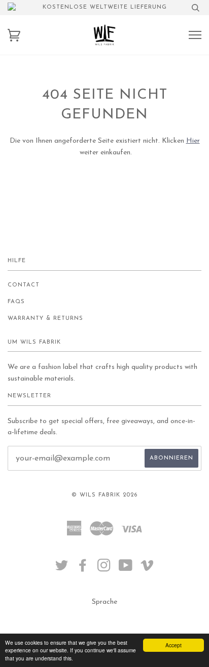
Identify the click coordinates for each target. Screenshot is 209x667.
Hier (193, 141)
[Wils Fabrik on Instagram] (104, 569)
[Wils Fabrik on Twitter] (61, 569)
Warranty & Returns (45, 318)
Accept (173, 645)
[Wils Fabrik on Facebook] (83, 569)
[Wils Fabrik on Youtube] (126, 569)
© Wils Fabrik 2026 (104, 495)
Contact (24, 285)
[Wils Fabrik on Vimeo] (147, 569)
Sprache (104, 602)
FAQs (16, 302)
